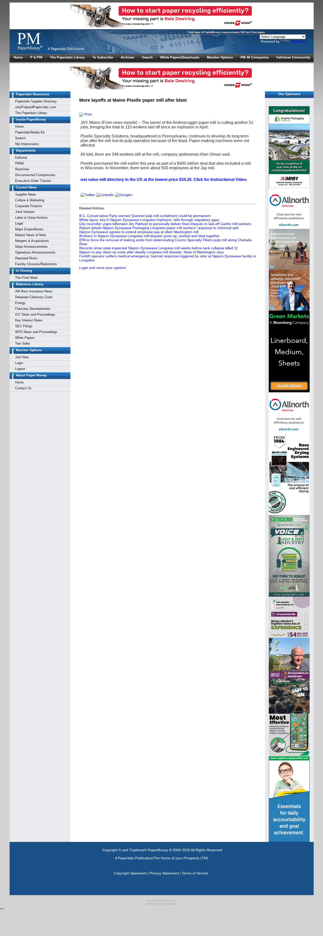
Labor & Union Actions (31, 217)
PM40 (19, 163)
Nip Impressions (27, 144)
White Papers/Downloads (179, 57)
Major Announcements (31, 247)
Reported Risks (26, 258)
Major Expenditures (29, 229)
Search (147, 57)
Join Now (22, 357)
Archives (127, 57)
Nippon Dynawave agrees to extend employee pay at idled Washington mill (138, 232)
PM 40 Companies (254, 57)
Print (87, 114)
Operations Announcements (35, 252)
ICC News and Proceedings (35, 314)
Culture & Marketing (29, 200)
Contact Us (23, 388)
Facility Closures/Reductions (36, 264)
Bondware (169, 900)
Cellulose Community (293, 57)
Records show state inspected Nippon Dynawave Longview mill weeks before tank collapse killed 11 (158, 248)
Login (19, 363)
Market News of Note (30, 235)
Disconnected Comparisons (35, 175)
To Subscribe (102, 57)
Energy (20, 303)
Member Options (220, 57)
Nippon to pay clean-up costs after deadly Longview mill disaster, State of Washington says (151, 252)
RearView (22, 169)
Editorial (21, 157)
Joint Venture (24, 212)
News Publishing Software (161, 903)
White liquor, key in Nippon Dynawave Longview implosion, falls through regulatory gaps (149, 220)
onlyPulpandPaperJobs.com (35, 107)
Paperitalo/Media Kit (30, 132)
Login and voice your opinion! (102, 268)
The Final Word (26, 278)
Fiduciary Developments (32, 309)
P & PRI (36, 57)
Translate (298, 41)
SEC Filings (24, 326)
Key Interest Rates (29, 320)
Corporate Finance (28, 206)
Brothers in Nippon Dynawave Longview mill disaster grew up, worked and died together (149, 236)
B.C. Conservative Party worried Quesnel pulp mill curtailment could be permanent (144, 216)
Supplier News (25, 194)
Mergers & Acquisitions (32, 241)
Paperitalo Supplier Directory (36, 101)
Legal (19, 223)
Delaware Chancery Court (33, 297)
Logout (20, 369)
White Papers (25, 338)
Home (18, 57)
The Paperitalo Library (67, 57)
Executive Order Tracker (33, 181)
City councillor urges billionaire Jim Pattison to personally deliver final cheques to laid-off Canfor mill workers (165, 224)
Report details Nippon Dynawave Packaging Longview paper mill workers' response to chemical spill (158, 228)
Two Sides (22, 343)
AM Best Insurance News (33, 291)
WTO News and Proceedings (36, 332)
